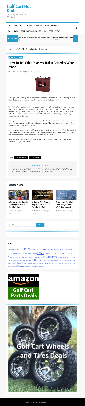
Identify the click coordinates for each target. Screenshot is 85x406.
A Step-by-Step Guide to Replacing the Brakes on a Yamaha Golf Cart (41, 204)
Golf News (13, 31)
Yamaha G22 (27, 266)
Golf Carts (29, 263)
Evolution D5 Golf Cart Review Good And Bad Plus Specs (27, 37)
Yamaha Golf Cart (41, 266)
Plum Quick (61, 263)
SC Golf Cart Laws (71, 263)
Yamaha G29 (33, 266)
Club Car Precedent (53, 249)
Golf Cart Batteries (21, 157)
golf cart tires (35, 263)
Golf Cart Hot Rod (19, 8)
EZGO (40, 253)
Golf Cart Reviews (52, 31)
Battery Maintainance (14, 249)
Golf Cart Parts (52, 25)
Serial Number (11, 266)
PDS (57, 263)
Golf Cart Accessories (31, 31)
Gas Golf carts (38, 257)
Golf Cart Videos (15, 25)
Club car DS (33, 249)
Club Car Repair (63, 249)
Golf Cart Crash (37, 260)
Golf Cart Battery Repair (17, 260)
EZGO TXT (21, 257)
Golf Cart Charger (27, 260)
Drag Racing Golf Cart (31, 254)
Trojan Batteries (35, 157)
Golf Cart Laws (46, 260)
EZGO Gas (53, 254)
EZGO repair (66, 253)
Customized (70, 249)
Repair (66, 263)
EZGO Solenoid (14, 257)
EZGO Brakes (47, 254)
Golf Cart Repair (34, 25)
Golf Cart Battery (61, 257)
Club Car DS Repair (41, 249)
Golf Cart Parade (71, 260)
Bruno (13, 72)
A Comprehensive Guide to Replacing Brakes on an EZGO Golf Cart (18, 204)
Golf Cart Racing (11, 263)
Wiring (15, 266)
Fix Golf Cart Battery (30, 257)
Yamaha (20, 266)
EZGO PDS (59, 254)
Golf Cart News (63, 260)
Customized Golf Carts (16, 253)
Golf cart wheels (51, 263)
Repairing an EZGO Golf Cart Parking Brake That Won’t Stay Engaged (64, 204)
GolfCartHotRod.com (39, 402)
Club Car (26, 249)
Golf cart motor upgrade (54, 260)
